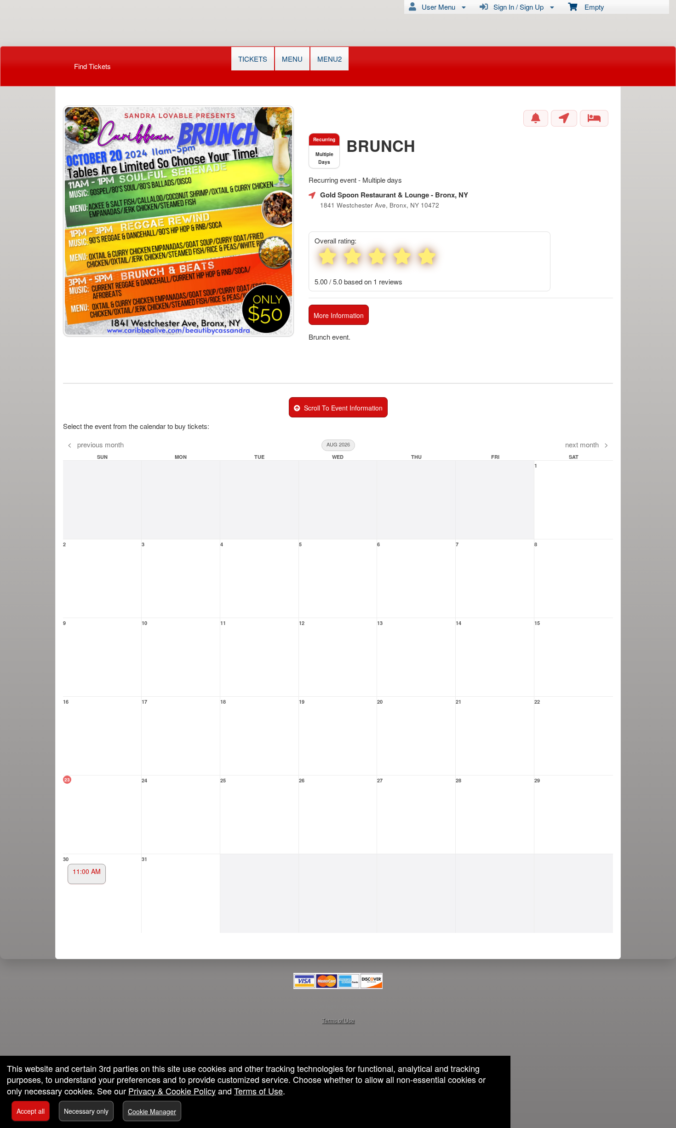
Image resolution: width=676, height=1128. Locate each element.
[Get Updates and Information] (535, 118)
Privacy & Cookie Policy (172, 1091)
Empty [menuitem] (590, 7)
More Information (339, 315)
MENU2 (329, 59)
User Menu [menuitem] (436, 7)
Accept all (31, 1111)
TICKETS (252, 59)
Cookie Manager (152, 1111)
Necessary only (86, 1111)
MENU (292, 59)
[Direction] (564, 118)
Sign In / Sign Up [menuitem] (516, 7)
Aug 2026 (338, 444)
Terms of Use (338, 1020)
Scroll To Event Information (341, 407)
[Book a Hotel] (594, 118)
